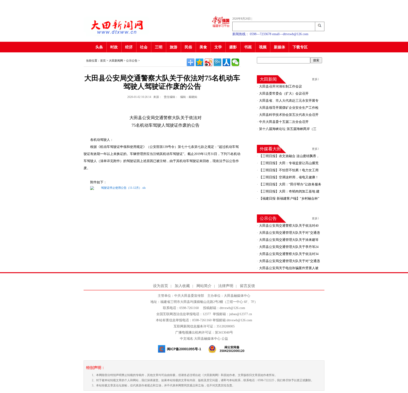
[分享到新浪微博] (208, 62)
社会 (144, 47)
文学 (218, 47)
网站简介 (204, 286)
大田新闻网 (116, 60)
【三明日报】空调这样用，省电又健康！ (288, 177)
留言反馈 (247, 286)
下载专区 (300, 47)
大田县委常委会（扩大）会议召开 (283, 93)
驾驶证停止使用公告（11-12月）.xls (123, 187)
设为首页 (160, 286)
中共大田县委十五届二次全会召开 (283, 122)
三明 (158, 47)
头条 (99, 47)
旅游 (173, 47)
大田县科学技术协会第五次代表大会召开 (288, 115)
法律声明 (225, 286)
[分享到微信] (235, 62)
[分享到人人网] (226, 62)
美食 (203, 47)
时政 (114, 47)
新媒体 (279, 47)
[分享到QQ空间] (199, 62)
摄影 (233, 47)
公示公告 (131, 60)
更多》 (316, 79)
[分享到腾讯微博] (217, 62)
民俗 (188, 47)
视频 (263, 47)
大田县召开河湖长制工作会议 (280, 86)
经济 (129, 47)
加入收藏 (182, 286)
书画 (248, 47)
